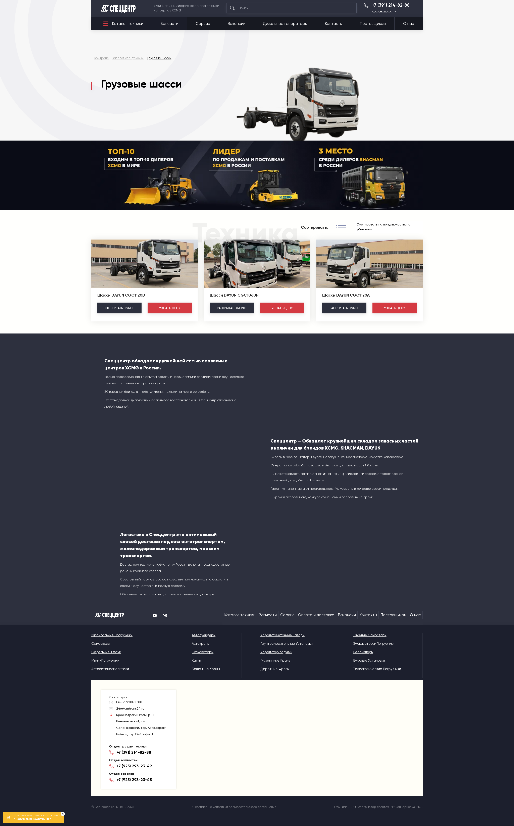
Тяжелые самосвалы (370, 635)
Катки (196, 660)
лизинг (119, 308)
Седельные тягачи (106, 652)
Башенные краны (206, 669)
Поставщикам (373, 23)
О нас (408, 23)
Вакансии (236, 23)
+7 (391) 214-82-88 (391, 5)
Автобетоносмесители (110, 669)
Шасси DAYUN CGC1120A (346, 295)
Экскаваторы (202, 652)
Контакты (333, 23)
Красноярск (382, 11)
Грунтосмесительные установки (286, 643)
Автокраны (200, 643)
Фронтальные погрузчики (112, 635)
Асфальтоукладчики (276, 652)
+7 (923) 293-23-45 (134, 779)
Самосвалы (100, 643)
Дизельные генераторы (285, 23)
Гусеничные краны (275, 660)
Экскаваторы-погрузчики (374, 643)
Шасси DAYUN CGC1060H (234, 295)
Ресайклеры (363, 652)
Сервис (203, 23)
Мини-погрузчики (105, 660)
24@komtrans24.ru (130, 708)
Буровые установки (369, 660)
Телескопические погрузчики (377, 669)
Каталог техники (127, 23)
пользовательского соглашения (252, 807)
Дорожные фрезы (274, 669)
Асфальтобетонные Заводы (282, 635)
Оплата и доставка (316, 615)
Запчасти (169, 23)
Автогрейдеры (203, 635)
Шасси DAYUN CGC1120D (121, 295)
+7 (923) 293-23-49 (134, 766)
